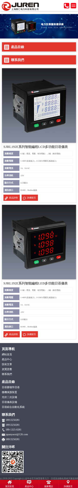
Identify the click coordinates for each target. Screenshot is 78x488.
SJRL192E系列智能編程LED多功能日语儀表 (35, 283)
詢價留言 (31, 197)
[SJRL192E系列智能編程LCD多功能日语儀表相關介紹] (39, 105)
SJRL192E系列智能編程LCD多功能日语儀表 (35, 147)
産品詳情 (13, 197)
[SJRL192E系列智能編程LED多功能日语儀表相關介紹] (39, 242)
